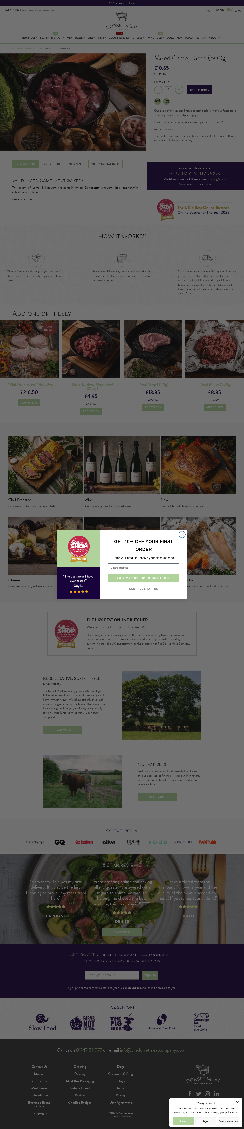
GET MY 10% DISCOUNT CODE (143, 578)
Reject (206, 1121)
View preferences (228, 1121)
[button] (237, 1102)
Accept (183, 1121)
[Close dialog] (182, 534)
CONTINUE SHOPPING (143, 588)
